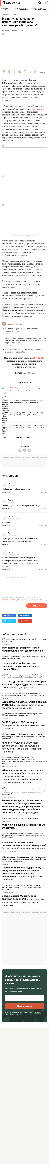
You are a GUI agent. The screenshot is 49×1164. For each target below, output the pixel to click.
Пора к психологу (9, 766)
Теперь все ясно (8, 892)
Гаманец (5, 719)
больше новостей (23, 437)
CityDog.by (39, 358)
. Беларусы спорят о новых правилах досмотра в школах (24, 705)
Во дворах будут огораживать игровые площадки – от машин (22, 329)
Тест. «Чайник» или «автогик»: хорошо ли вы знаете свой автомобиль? (24, 350)
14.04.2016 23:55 (13, 519)
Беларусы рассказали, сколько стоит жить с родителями (24, 725)
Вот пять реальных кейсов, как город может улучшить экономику (23, 901)
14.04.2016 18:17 (12, 485)
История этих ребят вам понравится (22, 873)
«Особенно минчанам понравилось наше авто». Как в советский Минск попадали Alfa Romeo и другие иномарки (26, 340)
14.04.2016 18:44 (12, 502)
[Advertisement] (25, 464)
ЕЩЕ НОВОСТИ (24, 383)
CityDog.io (6, 31)
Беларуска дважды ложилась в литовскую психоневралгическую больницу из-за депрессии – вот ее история (22, 776)
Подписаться (24, 1006)
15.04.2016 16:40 (13, 554)
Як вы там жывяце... (9, 797)
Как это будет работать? (24, 684)
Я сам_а (5, 864)
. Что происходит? (23, 806)
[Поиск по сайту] (39, 2)
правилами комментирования (26, 601)
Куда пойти (6, 821)
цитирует (37, 109)
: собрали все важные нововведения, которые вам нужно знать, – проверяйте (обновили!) (23, 747)
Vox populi (6, 698)
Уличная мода (7, 644)
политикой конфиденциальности (12, 599)
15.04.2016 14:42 (13, 535)
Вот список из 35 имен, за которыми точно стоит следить (24, 847)
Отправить (37, 606)
